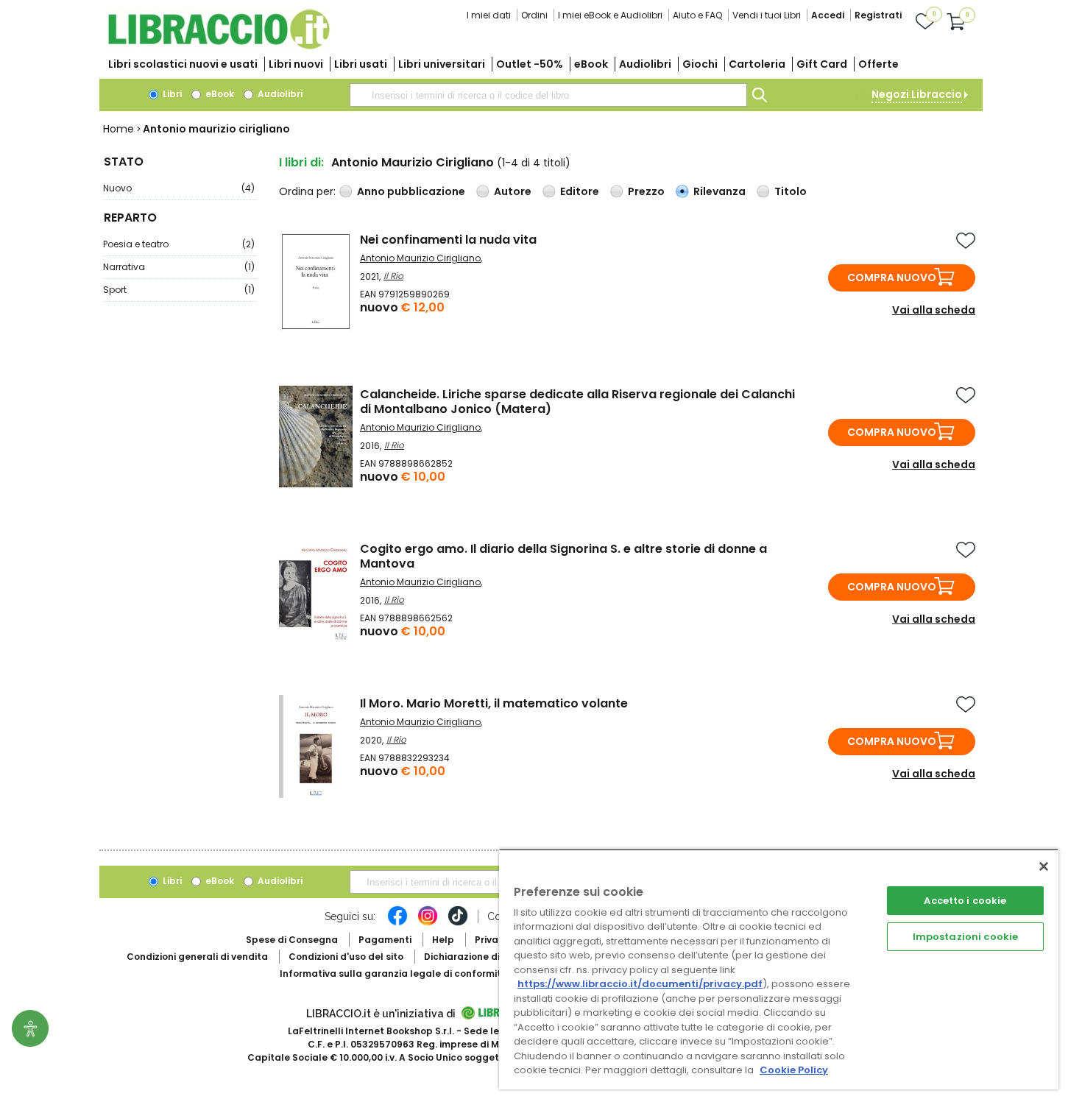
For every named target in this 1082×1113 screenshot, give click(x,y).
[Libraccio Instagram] (427, 923)
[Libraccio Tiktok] (458, 923)
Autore (512, 191)
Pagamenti (384, 939)
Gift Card (821, 64)
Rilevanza (719, 191)
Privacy (492, 939)
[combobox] (548, 95)
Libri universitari (441, 64)
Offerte (878, 64)
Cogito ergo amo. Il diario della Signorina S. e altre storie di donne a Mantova (563, 556)
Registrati (878, 15)
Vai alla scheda (933, 310)
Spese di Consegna (292, 939)
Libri (171, 94)
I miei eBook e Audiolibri (610, 15)
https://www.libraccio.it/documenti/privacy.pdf (640, 984)
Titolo (790, 191)
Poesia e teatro (179, 244)
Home (118, 128)
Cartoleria (757, 64)
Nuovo (179, 188)
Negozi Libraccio (916, 94)
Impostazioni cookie (965, 937)
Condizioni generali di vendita (197, 956)
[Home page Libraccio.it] (218, 46)
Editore (579, 191)
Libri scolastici (183, 64)
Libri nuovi (296, 64)
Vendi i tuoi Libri (766, 15)
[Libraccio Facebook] (397, 923)
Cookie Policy (794, 1070)
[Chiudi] (1043, 866)
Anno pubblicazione (411, 191)
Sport (179, 289)
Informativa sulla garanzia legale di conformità (394, 973)
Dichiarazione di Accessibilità (494, 956)
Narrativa (179, 267)
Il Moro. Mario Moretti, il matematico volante (494, 703)
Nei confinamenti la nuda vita (448, 239)
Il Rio (393, 275)
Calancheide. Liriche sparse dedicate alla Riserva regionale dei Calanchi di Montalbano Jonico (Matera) (577, 401)
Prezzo (646, 191)
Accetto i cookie (965, 901)
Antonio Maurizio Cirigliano (420, 258)
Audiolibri (645, 64)
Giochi (700, 64)
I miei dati (489, 15)
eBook (591, 64)
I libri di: (301, 162)
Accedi (827, 15)
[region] (778, 969)
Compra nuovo (891, 277)
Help (443, 939)
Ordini (534, 15)
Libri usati (360, 64)
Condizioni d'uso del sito (346, 956)
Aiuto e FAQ (697, 15)
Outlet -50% (529, 64)
